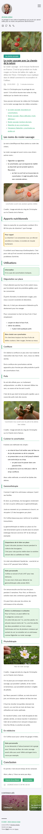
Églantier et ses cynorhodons (18, 125)
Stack (7, 829)
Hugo (10, 827)
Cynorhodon (28, 780)
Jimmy (16, 829)
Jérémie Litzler (7, 17)
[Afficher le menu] (39, 6)
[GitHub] (6, 26)
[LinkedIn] (3, 26)
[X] (10, 26)
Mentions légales (15, 824)
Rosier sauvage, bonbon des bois (19, 122)
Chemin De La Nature (12, 780)
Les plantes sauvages (11, 56)
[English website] (13, 26)
